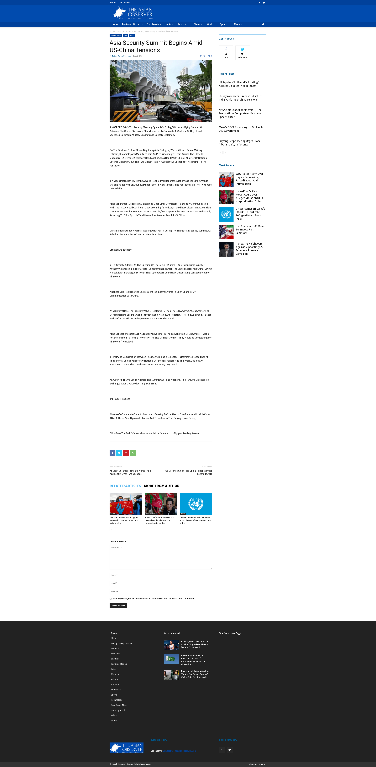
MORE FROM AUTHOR (161, 486)
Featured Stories (131, 24)
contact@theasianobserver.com (180, 751)
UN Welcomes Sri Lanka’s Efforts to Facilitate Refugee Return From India (195, 520)
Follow (242, 48)
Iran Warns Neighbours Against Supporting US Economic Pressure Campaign (249, 248)
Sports (224, 24)
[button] (262, 24)
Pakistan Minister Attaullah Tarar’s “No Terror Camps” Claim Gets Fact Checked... (195, 674)
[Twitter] (264, 2)
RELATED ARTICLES (125, 486)
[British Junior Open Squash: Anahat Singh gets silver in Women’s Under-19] (171, 645)
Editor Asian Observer (121, 56)
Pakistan (182, 24)
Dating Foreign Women (122, 643)
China (197, 24)
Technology (116, 699)
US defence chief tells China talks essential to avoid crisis (188, 472)
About (113, 2)
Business (115, 633)
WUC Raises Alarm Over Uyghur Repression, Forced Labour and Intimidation (124, 520)
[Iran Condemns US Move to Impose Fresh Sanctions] (226, 232)
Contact (262, 764)
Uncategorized (118, 710)
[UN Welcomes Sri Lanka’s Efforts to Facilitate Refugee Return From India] (196, 504)
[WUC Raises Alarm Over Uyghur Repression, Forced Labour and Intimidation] (126, 504)
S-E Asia (115, 684)
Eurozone (115, 653)
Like (226, 48)
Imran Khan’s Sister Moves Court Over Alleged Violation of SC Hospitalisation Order (159, 520)
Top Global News (119, 705)
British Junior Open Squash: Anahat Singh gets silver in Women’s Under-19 (194, 644)
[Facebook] (259, 2)
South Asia (153, 24)
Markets (115, 674)
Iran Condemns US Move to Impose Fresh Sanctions (250, 230)
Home (115, 24)
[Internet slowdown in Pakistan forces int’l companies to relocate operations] (171, 659)
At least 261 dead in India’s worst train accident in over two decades (130, 472)
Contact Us (124, 2)
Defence (115, 648)
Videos (114, 715)
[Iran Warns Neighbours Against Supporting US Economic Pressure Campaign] (226, 249)
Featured (115, 658)
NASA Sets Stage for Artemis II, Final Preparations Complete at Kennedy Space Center (240, 113)
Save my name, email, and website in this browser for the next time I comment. (154, 598)
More (237, 24)
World (210, 24)
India (168, 24)
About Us (253, 764)
